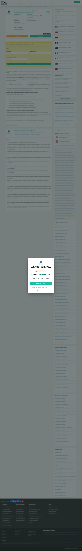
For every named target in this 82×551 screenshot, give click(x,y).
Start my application (40, 283)
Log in (47, 290)
